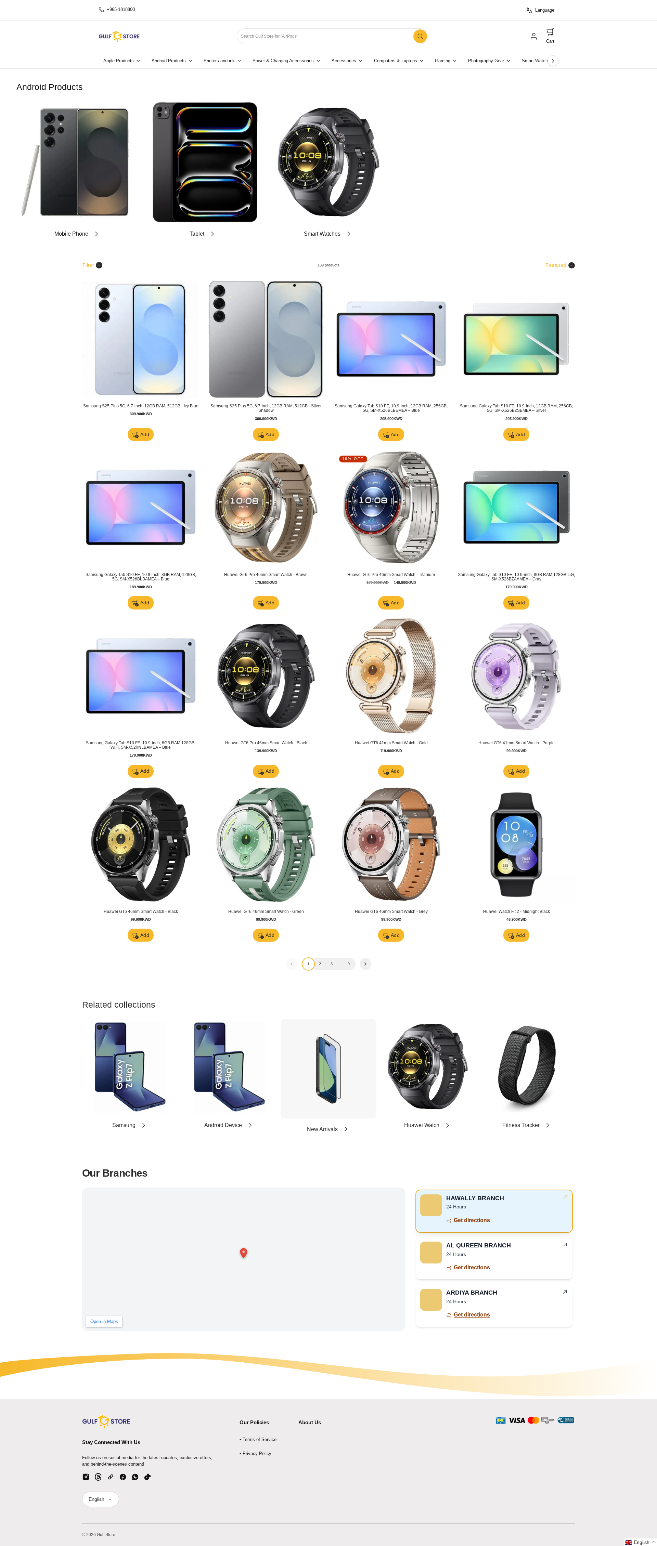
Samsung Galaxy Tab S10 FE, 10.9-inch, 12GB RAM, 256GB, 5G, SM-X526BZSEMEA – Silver (516, 408)
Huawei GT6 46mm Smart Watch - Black (141, 911)
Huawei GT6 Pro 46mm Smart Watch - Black (266, 743)
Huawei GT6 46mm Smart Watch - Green (266, 911)
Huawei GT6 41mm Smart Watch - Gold (391, 743)
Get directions (472, 1220)
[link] (534, 36)
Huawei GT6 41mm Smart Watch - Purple (516, 743)
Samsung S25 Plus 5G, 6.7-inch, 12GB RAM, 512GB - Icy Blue (140, 406)
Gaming (442, 60)
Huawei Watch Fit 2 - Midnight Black (516, 911)
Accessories (344, 60)
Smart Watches (537, 60)
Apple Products (118, 60)
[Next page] (553, 60)
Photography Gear (486, 60)
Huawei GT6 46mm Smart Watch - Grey (391, 911)
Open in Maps (104, 1321)
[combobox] (332, 36)
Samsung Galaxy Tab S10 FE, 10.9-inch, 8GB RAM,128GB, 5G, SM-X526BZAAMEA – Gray (516, 576)
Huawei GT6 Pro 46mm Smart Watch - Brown (266, 574)
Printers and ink (219, 60)
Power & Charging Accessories (283, 60)
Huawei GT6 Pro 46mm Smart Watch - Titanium (391, 574)
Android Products (169, 60)
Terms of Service (259, 1439)
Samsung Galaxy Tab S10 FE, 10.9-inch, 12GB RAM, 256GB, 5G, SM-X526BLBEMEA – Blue (391, 408)
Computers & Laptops (395, 60)
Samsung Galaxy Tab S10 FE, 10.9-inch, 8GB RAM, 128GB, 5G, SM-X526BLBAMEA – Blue (141, 576)
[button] (550, 36)
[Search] (420, 36)
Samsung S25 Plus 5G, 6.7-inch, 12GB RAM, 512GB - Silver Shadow (266, 408)
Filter (88, 265)
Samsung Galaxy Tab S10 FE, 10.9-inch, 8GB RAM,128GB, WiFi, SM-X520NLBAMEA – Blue (140, 745)
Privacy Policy (257, 1453)
